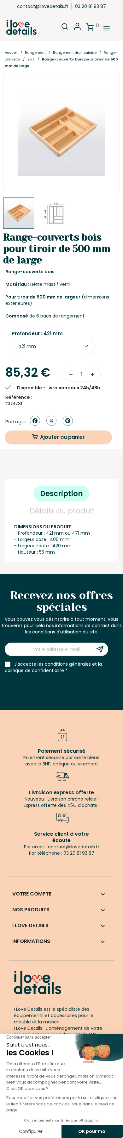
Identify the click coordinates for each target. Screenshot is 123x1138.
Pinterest (68, 420)
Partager (35, 420)
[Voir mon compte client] (77, 28)
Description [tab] (61, 493)
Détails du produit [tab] (62, 511)
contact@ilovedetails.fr (42, 6)
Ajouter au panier (62, 437)
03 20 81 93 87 (90, 6)
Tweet (51, 420)
